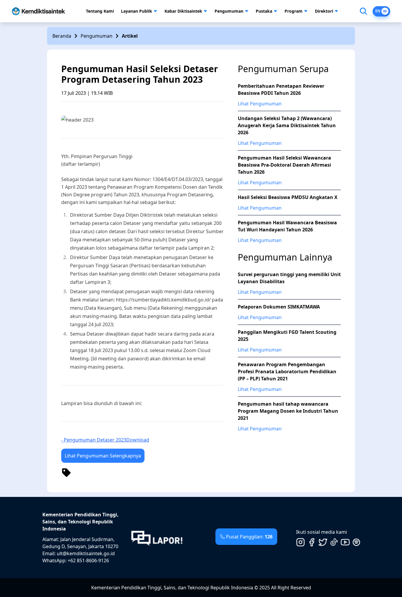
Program (294, 11)
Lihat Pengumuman (260, 103)
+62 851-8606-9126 (88, 560)
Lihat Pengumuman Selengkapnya (103, 455)
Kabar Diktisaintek (183, 11)
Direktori (324, 11)
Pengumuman (229, 11)
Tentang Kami (100, 11)
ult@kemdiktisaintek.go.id (86, 553)
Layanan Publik (136, 11)
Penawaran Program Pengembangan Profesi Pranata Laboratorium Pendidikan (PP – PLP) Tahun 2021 (287, 371)
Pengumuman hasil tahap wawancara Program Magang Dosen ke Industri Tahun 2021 (288, 411)
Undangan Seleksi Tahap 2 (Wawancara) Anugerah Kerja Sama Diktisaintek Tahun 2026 (287, 125)
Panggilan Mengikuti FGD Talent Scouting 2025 (287, 335)
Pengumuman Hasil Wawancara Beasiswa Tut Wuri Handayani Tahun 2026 (287, 226)
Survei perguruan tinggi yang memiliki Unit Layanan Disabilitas (289, 278)
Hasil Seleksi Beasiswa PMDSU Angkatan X (288, 197)
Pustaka (264, 11)
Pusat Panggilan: (249, 536)
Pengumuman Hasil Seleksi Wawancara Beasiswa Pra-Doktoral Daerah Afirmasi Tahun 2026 (284, 165)
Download (137, 440)
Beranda (61, 36)
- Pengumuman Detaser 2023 (93, 440)
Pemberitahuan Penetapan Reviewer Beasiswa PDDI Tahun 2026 (281, 89)
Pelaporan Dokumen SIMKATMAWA (279, 307)
